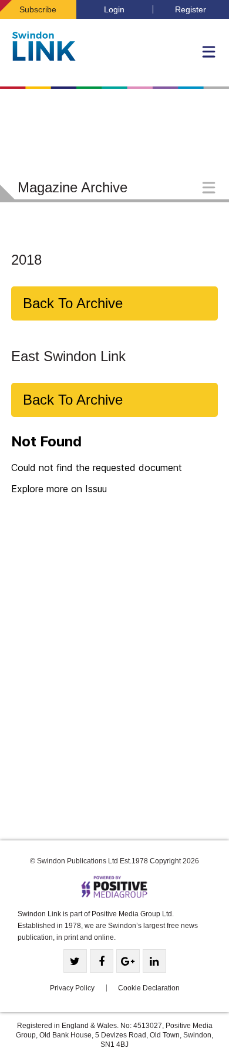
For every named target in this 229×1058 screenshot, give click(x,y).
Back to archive (73, 303)
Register (190, 9)
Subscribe (37, 9)
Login (114, 9)
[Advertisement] (114, 698)
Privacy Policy (72, 988)
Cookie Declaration (149, 988)
